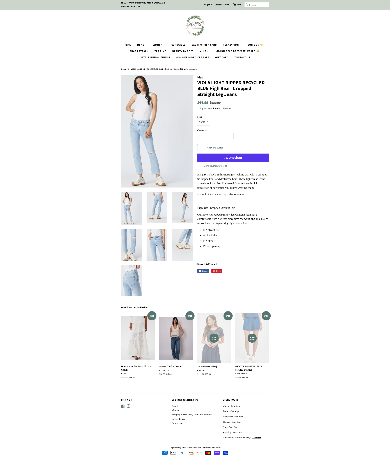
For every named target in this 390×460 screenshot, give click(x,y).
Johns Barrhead (194, 447)
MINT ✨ (205, 51)
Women (158, 45)
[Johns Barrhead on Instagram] (128, 406)
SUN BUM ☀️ (255, 45)
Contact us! (177, 423)
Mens (141, 45)
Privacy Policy (178, 418)
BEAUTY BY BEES (182, 51)
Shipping (202, 108)
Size (199, 116)
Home (127, 45)
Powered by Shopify (211, 447)
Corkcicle (178, 45)
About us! (176, 410)
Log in (207, 4)
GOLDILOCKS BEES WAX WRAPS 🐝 (238, 51)
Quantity (202, 130)
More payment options (215, 165)
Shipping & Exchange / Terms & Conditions (192, 414)
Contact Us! (243, 57)
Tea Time (160, 51)
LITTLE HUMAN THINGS (155, 57)
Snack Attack (139, 51)
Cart (239, 4)
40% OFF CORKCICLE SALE (192, 57)
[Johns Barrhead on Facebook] (123, 406)
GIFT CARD (222, 57)
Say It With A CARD (204, 45)
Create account (222, 4)
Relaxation (231, 45)
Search (175, 406)
